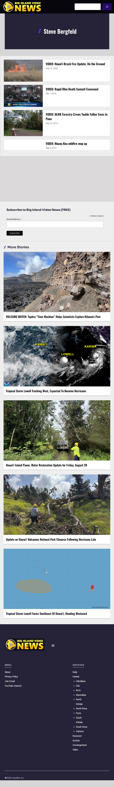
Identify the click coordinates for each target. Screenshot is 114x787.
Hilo (78, 686)
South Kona (81, 727)
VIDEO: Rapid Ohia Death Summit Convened (72, 89)
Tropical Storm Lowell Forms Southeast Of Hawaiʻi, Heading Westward (46, 613)
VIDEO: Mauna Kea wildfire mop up (66, 143)
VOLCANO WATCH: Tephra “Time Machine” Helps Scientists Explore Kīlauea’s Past (53, 316)
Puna (78, 713)
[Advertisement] (57, 178)
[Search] (107, 6)
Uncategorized (80, 745)
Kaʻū (78, 690)
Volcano (80, 731)
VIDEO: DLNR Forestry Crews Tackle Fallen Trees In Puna (76, 116)
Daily (75, 672)
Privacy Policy (11, 676)
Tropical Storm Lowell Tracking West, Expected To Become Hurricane (46, 391)
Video (75, 749)
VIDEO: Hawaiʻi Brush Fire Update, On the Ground (75, 63)
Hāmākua (80, 681)
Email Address (14, 219)
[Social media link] (53, 645)
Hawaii (76, 676)
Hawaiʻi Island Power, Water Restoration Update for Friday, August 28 (46, 465)
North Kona (81, 708)
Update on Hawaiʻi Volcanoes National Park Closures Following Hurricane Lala (51, 539)
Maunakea (81, 695)
